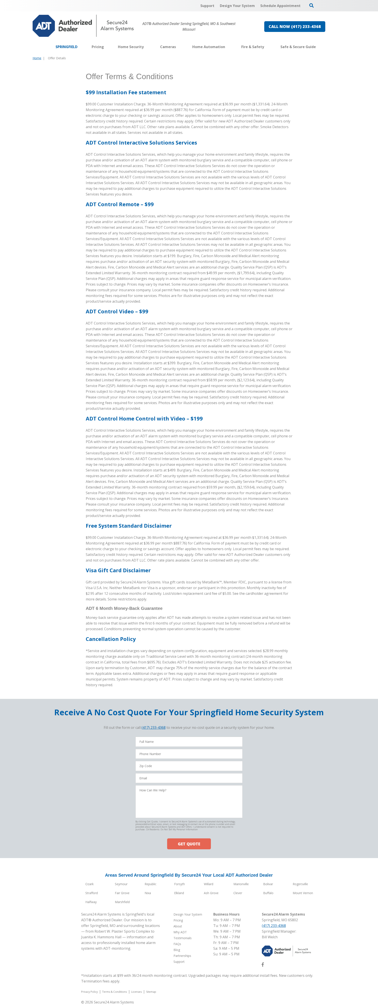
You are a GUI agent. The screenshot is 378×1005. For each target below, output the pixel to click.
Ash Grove (211, 893)
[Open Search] (311, 5)
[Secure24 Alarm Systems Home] (83, 26)
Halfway (91, 902)
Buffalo (268, 893)
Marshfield (122, 902)
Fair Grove (122, 893)
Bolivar (268, 884)
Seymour (121, 884)
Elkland (179, 893)
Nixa (148, 893)
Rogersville (300, 884)
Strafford (91, 893)
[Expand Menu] (146, 47)
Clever (237, 893)
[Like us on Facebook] (263, 965)
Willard (208, 884)
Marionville (241, 884)
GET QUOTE (189, 843)
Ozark (89, 884)
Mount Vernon (303, 893)
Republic (150, 884)
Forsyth (179, 884)
